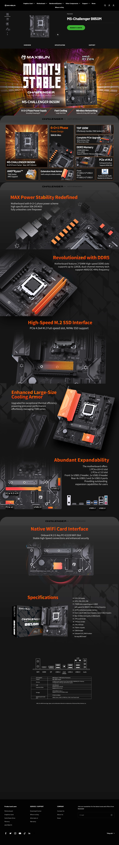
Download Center (35, 811)
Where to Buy (59, 7)
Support (85, 3)
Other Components (72, 3)
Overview (27, 45)
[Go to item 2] (7, 19)
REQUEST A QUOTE (76, 28)
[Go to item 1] (7, 15)
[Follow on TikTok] (24, 833)
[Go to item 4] (7, 29)
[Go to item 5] (7, 34)
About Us (60, 814)
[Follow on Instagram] (15, 833)
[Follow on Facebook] (5, 833)
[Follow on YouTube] (20, 833)
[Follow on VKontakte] (34, 833)
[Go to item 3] (7, 24)
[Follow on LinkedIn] (29, 833)
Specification (60, 45)
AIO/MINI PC (8, 825)
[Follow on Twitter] (10, 833)
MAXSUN (70, 14)
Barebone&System (55, 3)
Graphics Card (28, 3)
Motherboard (41, 3)
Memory (7, 821)
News (93, 3)
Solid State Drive (9, 818)
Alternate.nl (34, 818)
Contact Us (60, 811)
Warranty (33, 821)
